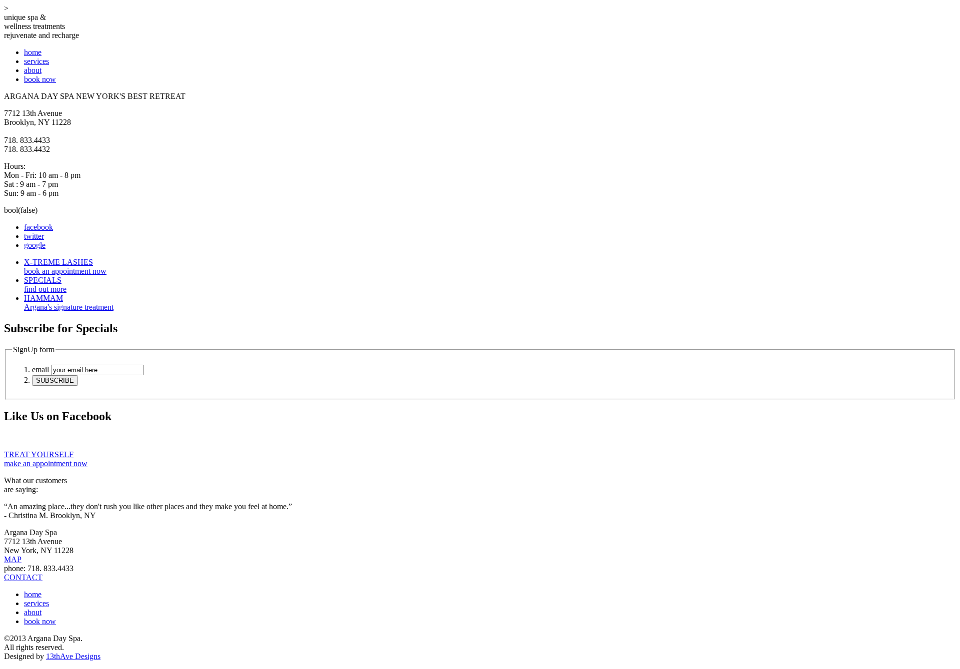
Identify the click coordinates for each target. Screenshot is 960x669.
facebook (38, 227)
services (36, 61)
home (33, 52)
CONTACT (23, 577)
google (35, 245)
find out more (45, 284)
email (40, 369)
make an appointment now (46, 459)
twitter (34, 236)
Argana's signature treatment (69, 302)
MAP (13, 559)
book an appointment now (65, 266)
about (33, 70)
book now (40, 79)
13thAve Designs (73, 656)
